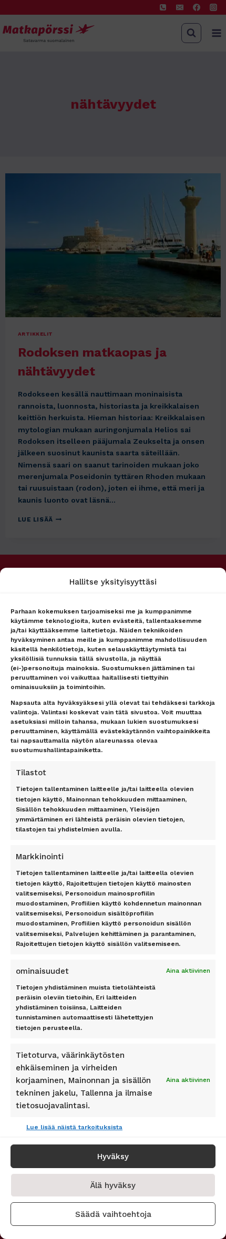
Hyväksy (113, 1156)
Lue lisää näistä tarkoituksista (74, 1127)
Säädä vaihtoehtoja (113, 1214)
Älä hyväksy (113, 1185)
